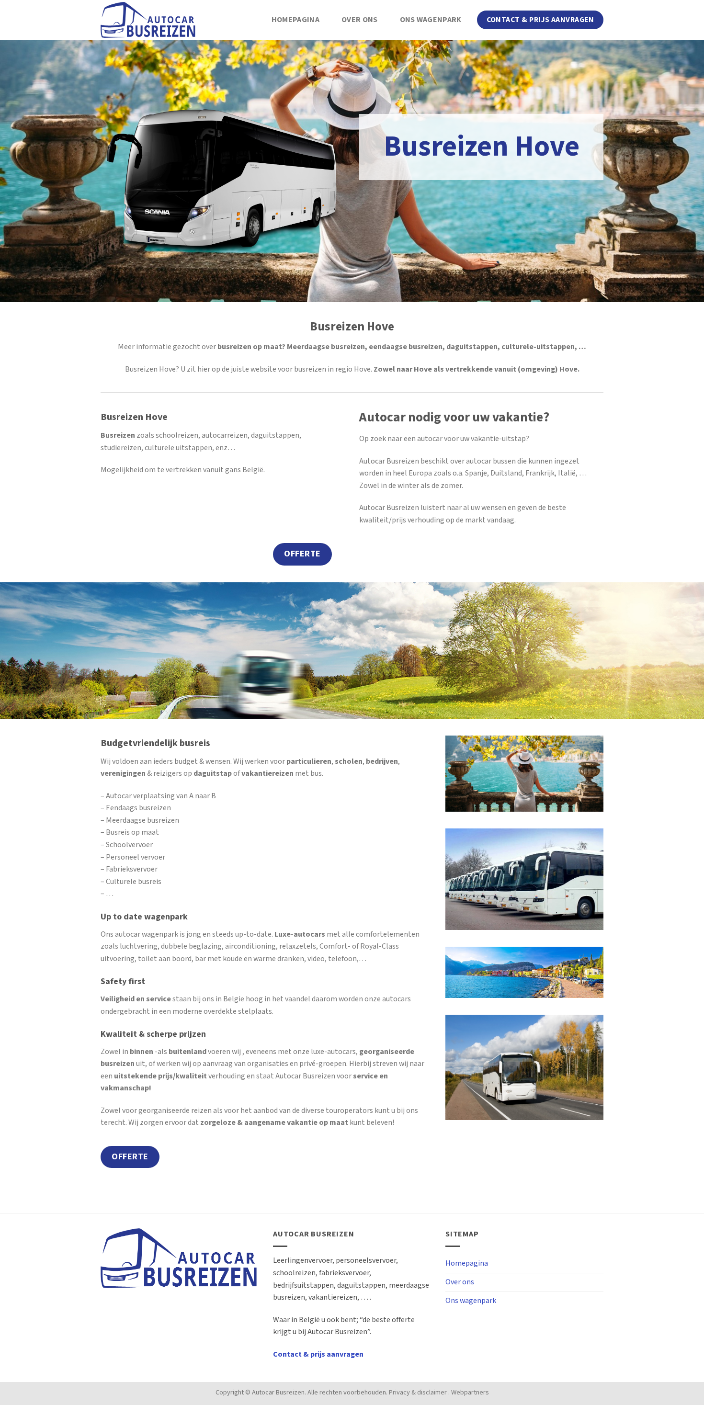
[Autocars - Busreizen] (148, 20)
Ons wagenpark (431, 20)
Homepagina (295, 20)
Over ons (359, 20)
